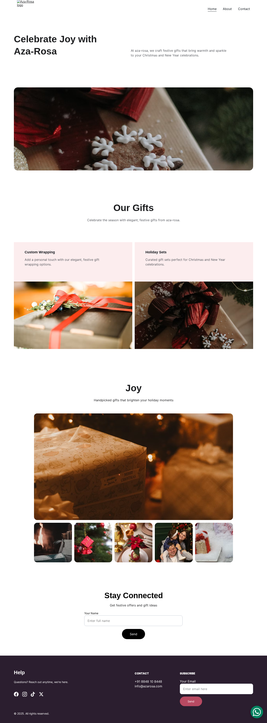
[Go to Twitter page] (41, 694)
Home (212, 9)
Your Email (188, 681)
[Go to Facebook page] (16, 694)
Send (133, 634)
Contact (244, 9)
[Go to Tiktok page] (32, 694)
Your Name (91, 613)
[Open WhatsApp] (257, 712)
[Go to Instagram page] (24, 694)
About (227, 9)
